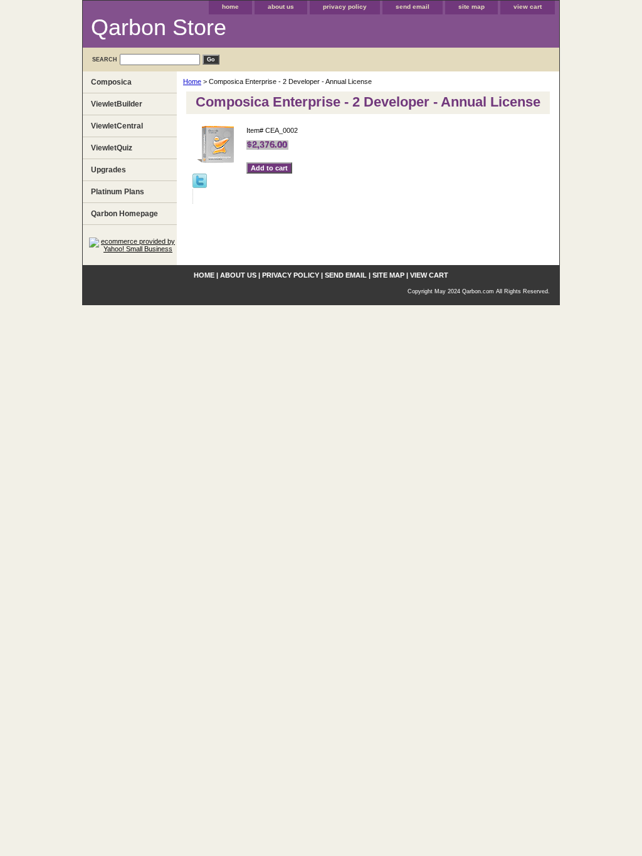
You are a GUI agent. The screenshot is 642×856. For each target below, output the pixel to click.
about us (281, 6)
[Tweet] (199, 185)
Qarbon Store (158, 27)
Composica (111, 82)
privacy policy (345, 6)
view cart (527, 6)
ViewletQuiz (111, 148)
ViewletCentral (117, 126)
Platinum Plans (117, 191)
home (230, 6)
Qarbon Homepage (124, 213)
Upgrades (108, 169)
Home (192, 81)
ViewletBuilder (116, 104)
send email (412, 6)
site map (471, 6)
